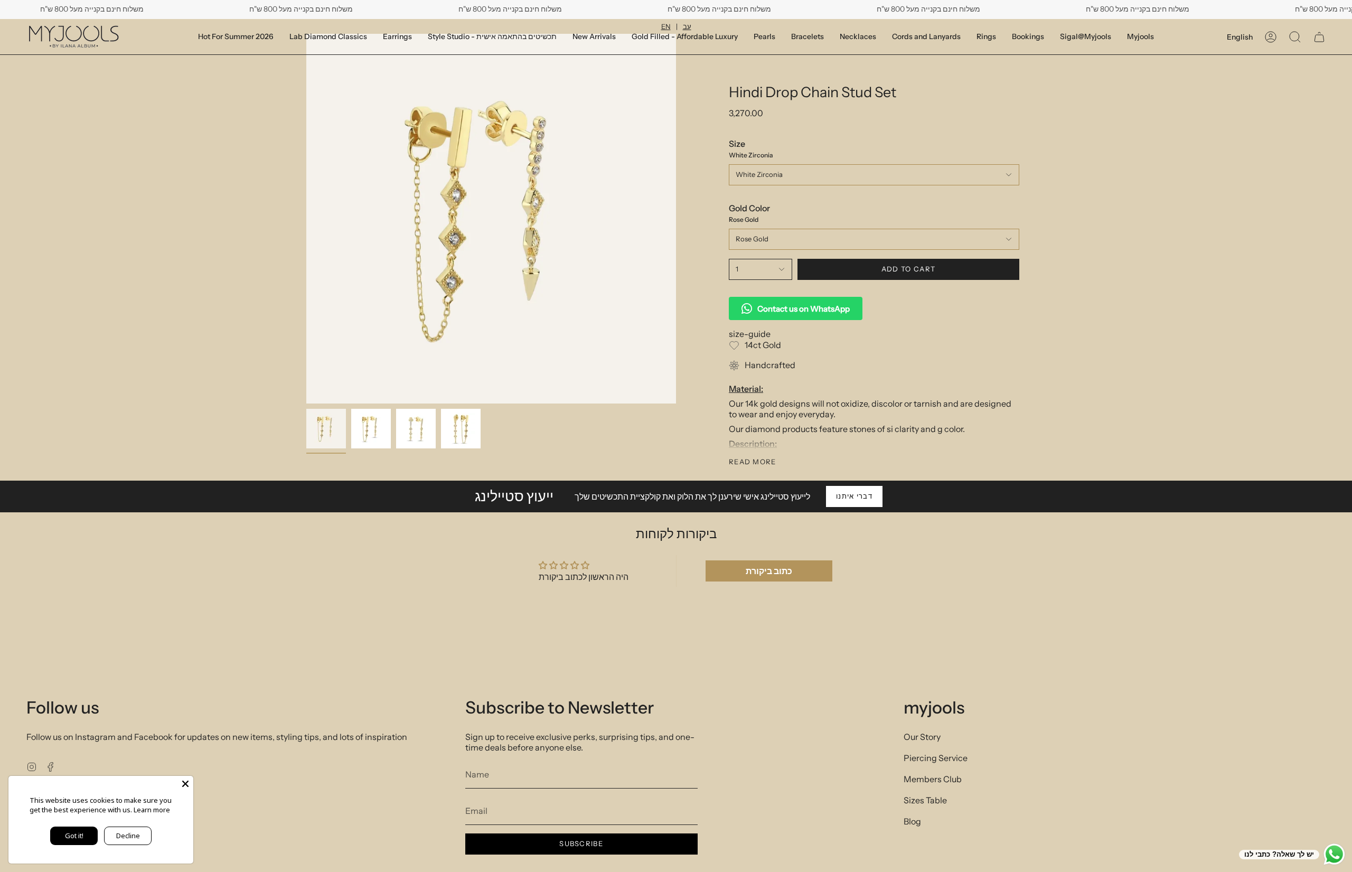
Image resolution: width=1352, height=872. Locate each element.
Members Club (933, 779)
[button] (1028, 37)
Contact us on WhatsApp (803, 309)
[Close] (185, 784)
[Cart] (1319, 37)
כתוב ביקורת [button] (769, 571)
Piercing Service (936, 758)
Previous (306, 218)
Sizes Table (925, 800)
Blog (912, 821)
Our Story (922, 737)
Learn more (152, 809)
